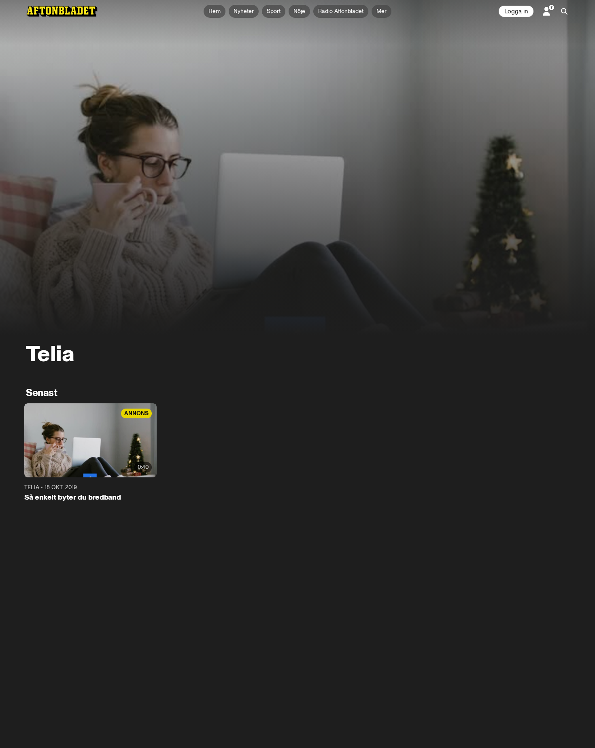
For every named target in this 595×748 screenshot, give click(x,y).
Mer (381, 11)
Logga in (516, 11)
